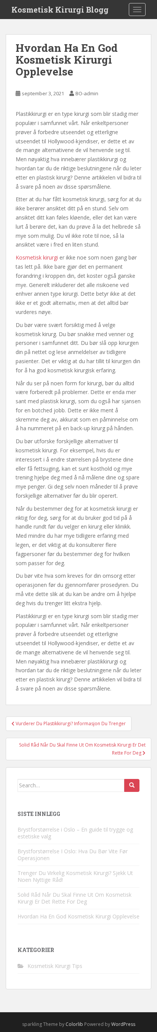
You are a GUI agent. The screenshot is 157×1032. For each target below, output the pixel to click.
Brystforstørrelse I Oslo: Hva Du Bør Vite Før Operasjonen (73, 855)
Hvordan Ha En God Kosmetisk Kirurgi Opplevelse (78, 916)
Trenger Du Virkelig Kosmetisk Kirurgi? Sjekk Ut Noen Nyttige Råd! (75, 876)
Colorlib (74, 1024)
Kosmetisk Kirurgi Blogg (60, 9)
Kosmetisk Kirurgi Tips (54, 966)
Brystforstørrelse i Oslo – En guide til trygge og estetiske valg (75, 833)
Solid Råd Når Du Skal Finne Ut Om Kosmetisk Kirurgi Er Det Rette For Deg (74, 898)
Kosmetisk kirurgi (37, 257)
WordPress (123, 1024)
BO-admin (86, 93)
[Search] (131, 785)
